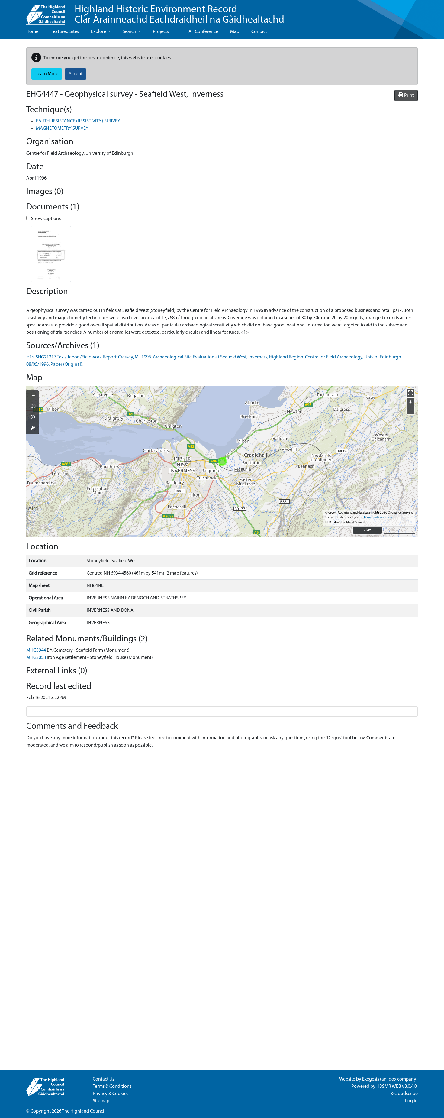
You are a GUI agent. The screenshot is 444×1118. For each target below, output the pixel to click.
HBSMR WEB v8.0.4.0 (397, 1086)
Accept (75, 74)
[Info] (33, 417)
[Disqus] (222, 834)
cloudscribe (406, 1093)
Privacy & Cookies (110, 1093)
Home (32, 31)
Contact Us (103, 1079)
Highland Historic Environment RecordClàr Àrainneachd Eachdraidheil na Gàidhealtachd (179, 15)
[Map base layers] (33, 407)
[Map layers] (33, 396)
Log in (411, 1101)
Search (130, 31)
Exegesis (370, 1079)
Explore (99, 31)
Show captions (45, 218)
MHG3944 (36, 650)
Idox (392, 1079)
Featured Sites (64, 31)
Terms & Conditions (112, 1086)
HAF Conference (201, 31)
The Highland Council (83, 1111)
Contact (259, 31)
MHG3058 (36, 657)
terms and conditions (378, 517)
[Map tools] (33, 428)
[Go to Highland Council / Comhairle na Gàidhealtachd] (45, 12)
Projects (161, 31)
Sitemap (101, 1101)
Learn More (46, 74)
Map (234, 31)
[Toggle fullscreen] (410, 393)
